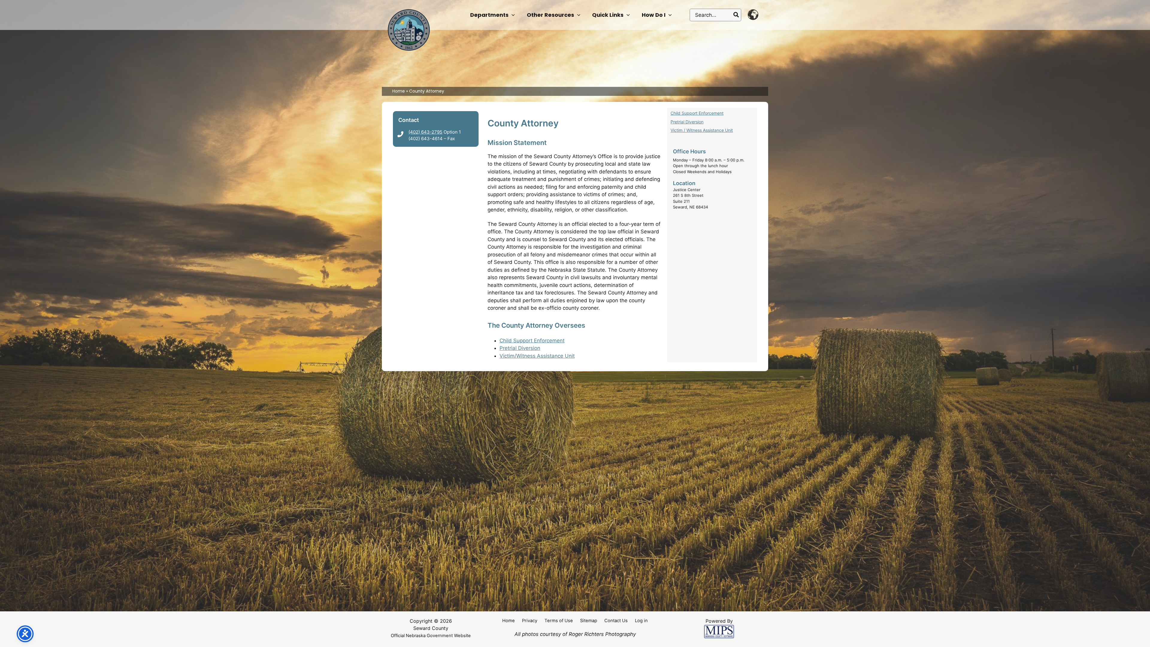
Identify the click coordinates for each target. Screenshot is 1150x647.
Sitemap (588, 620)
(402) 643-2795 (425, 132)
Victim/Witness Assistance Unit (537, 356)
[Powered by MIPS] (719, 631)
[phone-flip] (400, 134)
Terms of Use (558, 620)
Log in (641, 620)
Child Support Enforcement (532, 341)
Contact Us (616, 620)
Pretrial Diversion (520, 348)
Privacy (529, 620)
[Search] (736, 15)
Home (508, 620)
